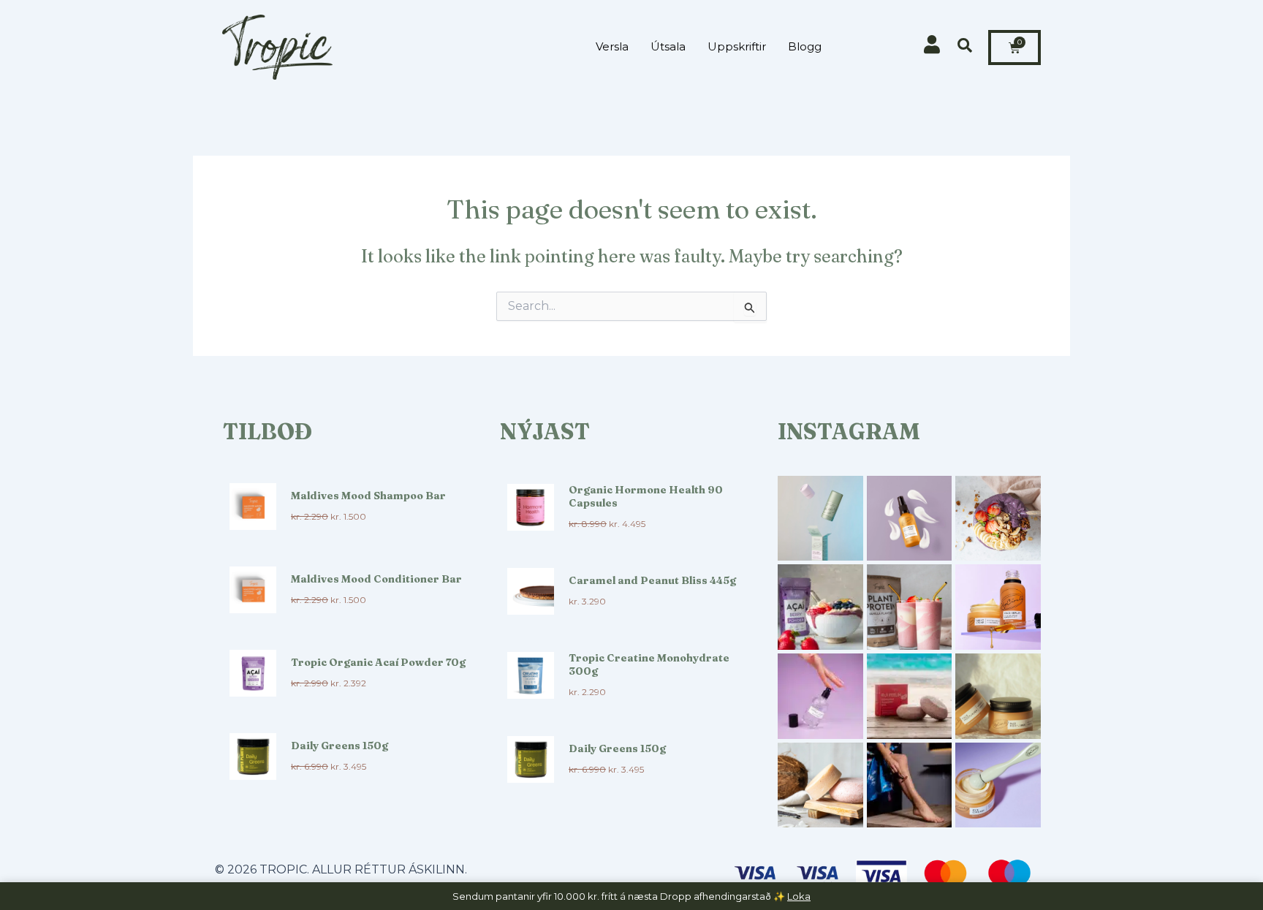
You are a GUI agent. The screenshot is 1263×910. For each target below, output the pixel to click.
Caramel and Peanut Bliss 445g (652, 580)
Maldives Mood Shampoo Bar (368, 495)
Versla (612, 46)
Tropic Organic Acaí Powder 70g (378, 662)
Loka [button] (799, 896)
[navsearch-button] (964, 46)
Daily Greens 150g (339, 745)
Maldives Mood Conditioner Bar (376, 578)
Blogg (805, 46)
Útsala (668, 46)
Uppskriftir (737, 46)
